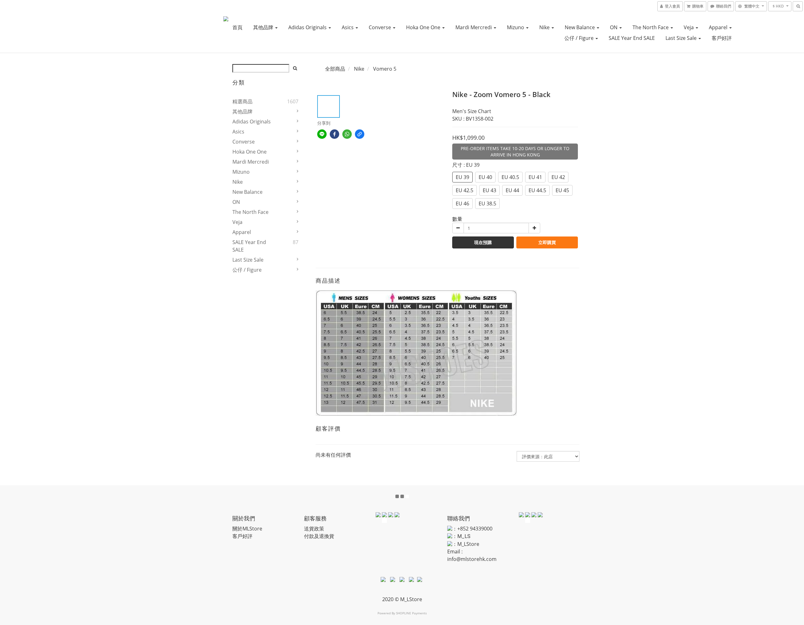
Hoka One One (424, 27)
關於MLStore (247, 528)
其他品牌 (263, 27)
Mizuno (516, 27)
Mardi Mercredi (474, 27)
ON (614, 27)
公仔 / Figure (579, 38)
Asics (348, 27)
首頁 (237, 27)
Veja (689, 27)
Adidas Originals (308, 27)
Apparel (719, 27)
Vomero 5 (384, 68)
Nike (545, 27)
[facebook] (334, 134)
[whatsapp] (347, 134)
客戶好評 (722, 38)
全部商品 (335, 68)
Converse (380, 27)
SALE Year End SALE (632, 38)
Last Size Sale (681, 38)
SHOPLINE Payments (411, 613)
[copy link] (359, 134)
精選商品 (242, 101)
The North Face (651, 27)
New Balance (580, 27)
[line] (322, 134)
